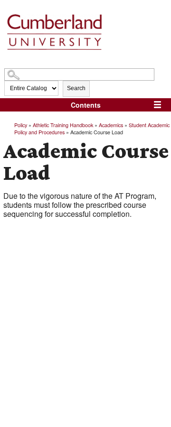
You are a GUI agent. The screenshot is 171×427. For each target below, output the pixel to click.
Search (76, 88)
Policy (20, 125)
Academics (111, 125)
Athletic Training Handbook (63, 125)
